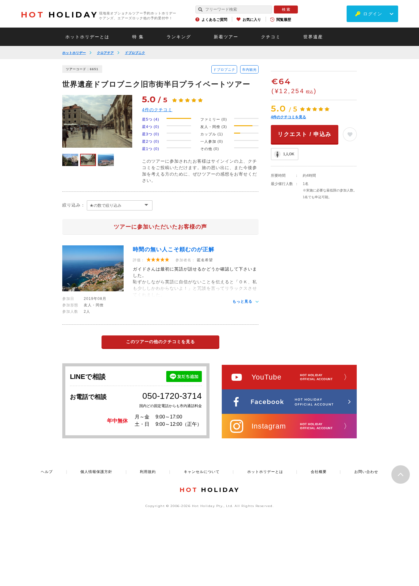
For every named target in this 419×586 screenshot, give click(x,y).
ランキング (179, 36)
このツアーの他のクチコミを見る (160, 341)
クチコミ (271, 36)
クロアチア (105, 53)
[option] (97, 121)
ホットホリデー (74, 53)
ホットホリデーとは (87, 36)
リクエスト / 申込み (305, 134)
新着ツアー (226, 36)
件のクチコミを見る (288, 117)
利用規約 (148, 472)
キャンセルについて (202, 472)
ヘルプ (47, 472)
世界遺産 (313, 36)
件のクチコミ (157, 109)
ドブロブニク (135, 53)
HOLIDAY (59, 15)
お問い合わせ (366, 472)
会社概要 (319, 472)
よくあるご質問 (214, 19)
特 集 (138, 36)
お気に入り (252, 19)
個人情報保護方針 (96, 472)
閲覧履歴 (283, 19)
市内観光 (249, 69)
